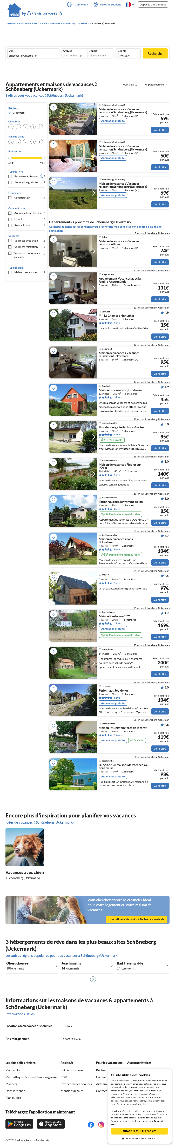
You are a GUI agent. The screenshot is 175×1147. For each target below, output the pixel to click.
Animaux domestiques (29, 212)
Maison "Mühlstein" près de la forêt (123, 728)
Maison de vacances (29, 272)
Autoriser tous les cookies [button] (139, 1131)
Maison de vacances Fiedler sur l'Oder (120, 466)
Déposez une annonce (153, 4)
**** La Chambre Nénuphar (116, 315)
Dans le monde (15, 1091)
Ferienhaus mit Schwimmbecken (121, 501)
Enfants (29, 219)
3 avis (117, 508)
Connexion (81, 4)
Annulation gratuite (29, 182)
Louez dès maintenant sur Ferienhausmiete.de (136, 919)
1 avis (117, 322)
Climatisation (29, 197)
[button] (139, 1138)
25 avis (118, 623)
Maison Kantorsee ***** (114, 616)
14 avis (118, 397)
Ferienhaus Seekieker (113, 690)
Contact (101, 1091)
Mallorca (11, 1084)
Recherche (155, 53)
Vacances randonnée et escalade (29, 255)
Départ (93, 50)
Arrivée (67, 50)
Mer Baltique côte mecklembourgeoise (31, 1077)
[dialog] (139, 1106)
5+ (40, 126)
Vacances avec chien (29, 240)
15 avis (118, 734)
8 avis (117, 434)
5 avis (117, 697)
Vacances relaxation (29, 246)
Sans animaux (29, 225)
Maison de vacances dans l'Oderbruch (116, 540)
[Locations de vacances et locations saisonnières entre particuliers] (35, 13)
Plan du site (13, 1097)
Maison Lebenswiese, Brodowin (120, 390)
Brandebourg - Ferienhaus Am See (122, 427)
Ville (11, 51)
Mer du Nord (14, 1070)
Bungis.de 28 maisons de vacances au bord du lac (124, 766)
